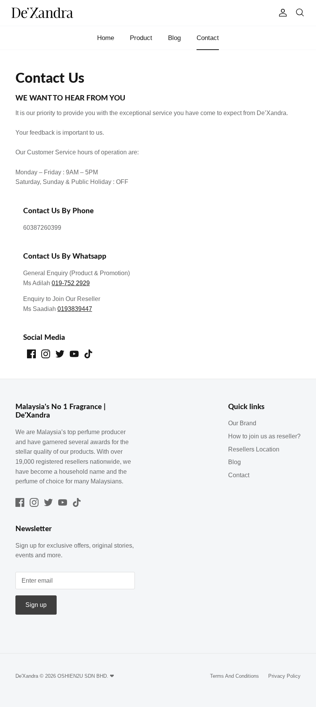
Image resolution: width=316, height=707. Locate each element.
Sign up (36, 605)
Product (141, 38)
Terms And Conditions (234, 676)
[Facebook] (31, 353)
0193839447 (74, 309)
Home (105, 38)
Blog (174, 38)
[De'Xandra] (42, 13)
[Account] (281, 12)
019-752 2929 (71, 283)
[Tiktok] (88, 353)
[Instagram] (45, 353)
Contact (208, 38)
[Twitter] (59, 353)
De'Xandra (26, 676)
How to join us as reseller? (264, 436)
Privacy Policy (284, 676)
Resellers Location (253, 449)
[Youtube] (74, 353)
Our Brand (242, 423)
